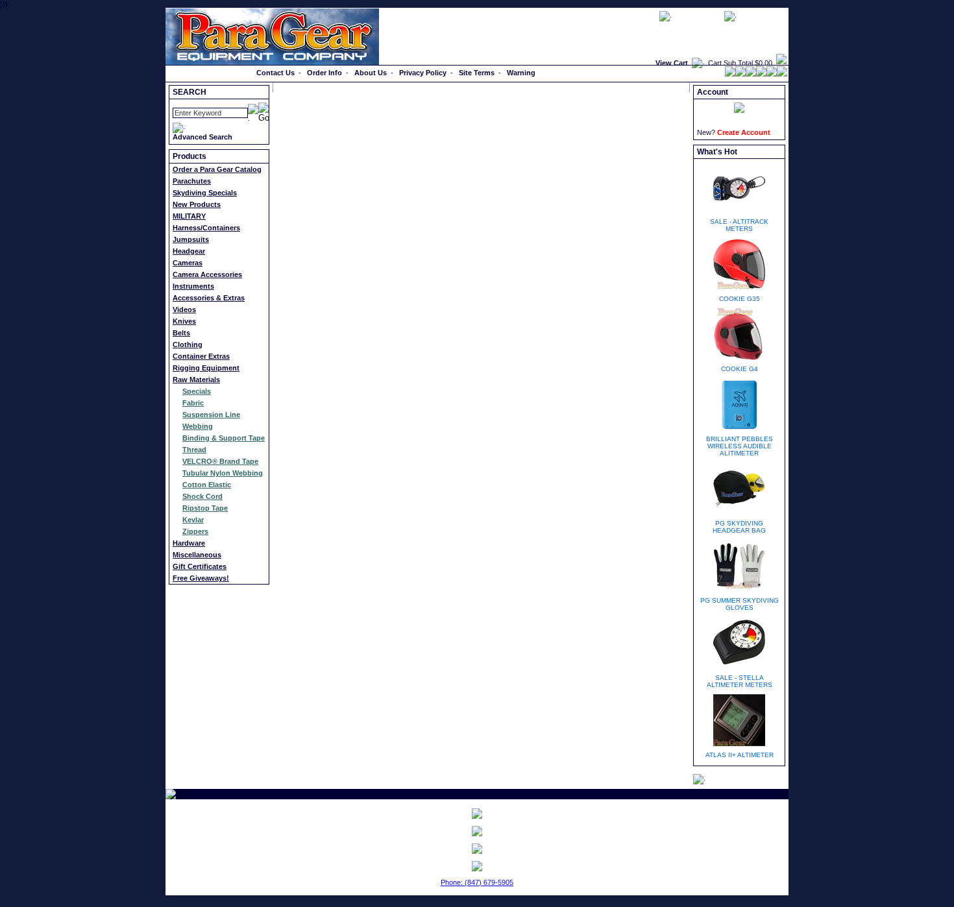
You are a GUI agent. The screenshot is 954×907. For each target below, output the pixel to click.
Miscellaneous (197, 555)
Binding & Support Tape (223, 438)
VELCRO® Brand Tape (220, 461)
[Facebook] (730, 74)
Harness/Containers (206, 228)
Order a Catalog (196, 73)
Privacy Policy (422, 73)
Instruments (193, 286)
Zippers (195, 531)
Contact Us (275, 73)
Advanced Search (202, 137)
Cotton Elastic (206, 485)
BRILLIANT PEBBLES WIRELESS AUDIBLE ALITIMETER (739, 446)
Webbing (197, 426)
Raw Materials (196, 379)
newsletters (698, 15)
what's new (762, 15)
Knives (184, 321)
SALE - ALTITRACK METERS (739, 225)
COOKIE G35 (739, 298)
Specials (196, 391)
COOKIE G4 (739, 368)
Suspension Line (211, 414)
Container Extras (201, 356)
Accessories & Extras (209, 298)
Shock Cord (202, 496)
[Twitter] (740, 74)
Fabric (193, 403)
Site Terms (477, 73)
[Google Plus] (751, 74)
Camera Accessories (207, 274)
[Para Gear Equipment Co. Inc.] (477, 848)
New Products (197, 204)
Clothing (187, 344)
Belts (181, 333)
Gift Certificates (199, 566)
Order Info (324, 73)
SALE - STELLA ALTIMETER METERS (739, 681)
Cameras (187, 263)
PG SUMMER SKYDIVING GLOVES (739, 604)
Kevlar (193, 520)
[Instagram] (782, 74)
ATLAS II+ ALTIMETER (739, 754)
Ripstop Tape (205, 508)
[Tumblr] (771, 74)
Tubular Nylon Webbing (222, 473)
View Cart (671, 63)
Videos (184, 309)
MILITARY (189, 216)
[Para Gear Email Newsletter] (477, 813)
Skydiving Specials (205, 193)
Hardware (189, 543)
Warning (521, 73)
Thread (194, 450)
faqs (645, 15)
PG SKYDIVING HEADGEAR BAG (739, 527)
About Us (370, 73)
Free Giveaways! (201, 578)
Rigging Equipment (206, 368)
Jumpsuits (191, 239)
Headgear (189, 251)
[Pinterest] (761, 74)
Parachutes (192, 181)
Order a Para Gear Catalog (217, 169)
